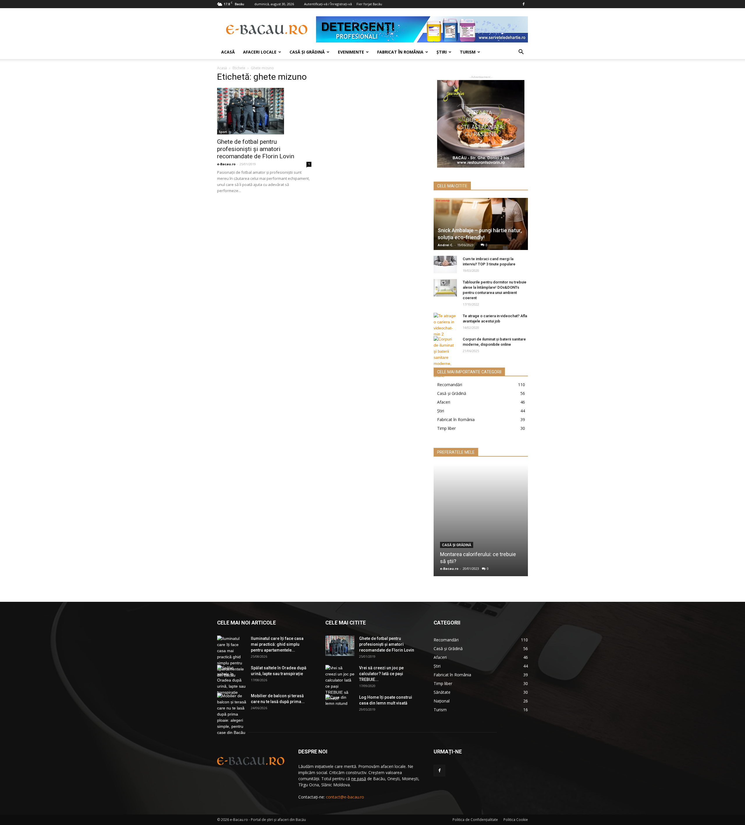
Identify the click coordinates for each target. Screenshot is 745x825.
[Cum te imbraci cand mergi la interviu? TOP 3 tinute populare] (445, 264)
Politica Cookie (515, 819)
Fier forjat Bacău (369, 4)
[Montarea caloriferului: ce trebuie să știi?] (481, 520)
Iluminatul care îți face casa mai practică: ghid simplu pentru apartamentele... (277, 644)
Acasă (228, 52)
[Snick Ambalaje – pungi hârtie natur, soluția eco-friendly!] (481, 224)
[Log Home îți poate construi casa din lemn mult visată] (339, 704)
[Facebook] (523, 4)
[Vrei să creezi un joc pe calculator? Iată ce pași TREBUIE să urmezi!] (339, 683)
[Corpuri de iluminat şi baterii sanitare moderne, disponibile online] (445, 357)
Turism (468, 52)
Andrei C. (445, 245)
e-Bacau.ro (226, 164)
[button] (521, 52)
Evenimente (351, 52)
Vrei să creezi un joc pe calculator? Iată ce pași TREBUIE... (381, 674)
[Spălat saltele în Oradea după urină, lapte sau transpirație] (231, 680)
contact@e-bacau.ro (345, 797)
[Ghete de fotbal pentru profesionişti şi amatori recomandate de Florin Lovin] (264, 111)
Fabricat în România (400, 52)
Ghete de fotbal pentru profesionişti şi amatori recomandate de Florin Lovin (255, 149)
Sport (223, 132)
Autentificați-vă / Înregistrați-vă (328, 4)
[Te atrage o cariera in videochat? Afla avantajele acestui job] (445, 325)
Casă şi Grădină (307, 52)
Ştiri (442, 52)
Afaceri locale (259, 52)
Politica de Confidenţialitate (475, 819)
